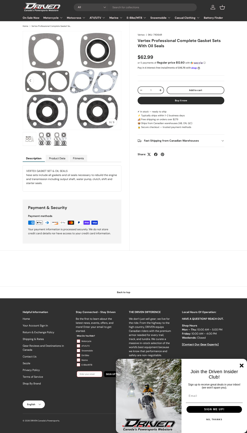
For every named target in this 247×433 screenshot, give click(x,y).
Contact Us (29, 356)
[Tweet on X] (149, 154)
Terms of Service (33, 377)
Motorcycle (51, 18)
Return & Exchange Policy (38, 332)
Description (34, 158)
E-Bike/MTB (134, 18)
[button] (222, 7)
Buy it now (181, 100)
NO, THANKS (214, 419)
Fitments (78, 158)
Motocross (74, 18)
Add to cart (195, 90)
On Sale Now (31, 18)
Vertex (141, 34)
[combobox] (135, 7)
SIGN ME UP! (214, 409)
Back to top (123, 292)
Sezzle (26, 363)
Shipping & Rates (33, 339)
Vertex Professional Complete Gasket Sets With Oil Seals (51, 26)
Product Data (57, 158)
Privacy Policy (31, 370)
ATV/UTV (95, 18)
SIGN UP (110, 374)
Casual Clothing (185, 18)
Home (25, 26)
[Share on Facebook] (155, 154)
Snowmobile (158, 18)
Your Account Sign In (35, 325)
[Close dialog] (241, 365)
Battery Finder (213, 18)
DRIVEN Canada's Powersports (44, 420)
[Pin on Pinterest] (162, 154)
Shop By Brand (32, 383)
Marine (113, 18)
